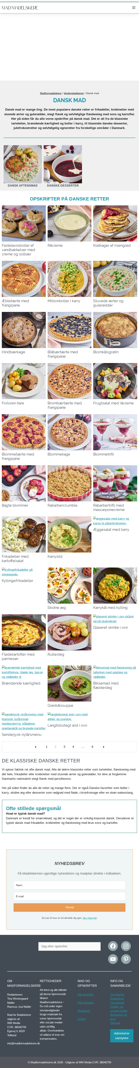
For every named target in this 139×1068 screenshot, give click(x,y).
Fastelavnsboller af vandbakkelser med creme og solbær (18, 249)
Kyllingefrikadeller (17, 581)
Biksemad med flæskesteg (106, 685)
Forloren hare (13, 403)
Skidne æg (57, 607)
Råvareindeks (86, 1002)
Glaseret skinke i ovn (110, 627)
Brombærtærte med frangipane (65, 405)
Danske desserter (63, 185)
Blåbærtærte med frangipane (63, 354)
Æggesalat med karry (111, 529)
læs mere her (90, 918)
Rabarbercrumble (62, 505)
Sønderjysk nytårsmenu (21, 734)
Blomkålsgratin (105, 352)
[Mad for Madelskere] (20, 7)
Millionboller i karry (64, 301)
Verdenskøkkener (74, 93)
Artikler (82, 1018)
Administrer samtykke (122, 1036)
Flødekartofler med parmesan (18, 656)
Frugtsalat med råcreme (113, 403)
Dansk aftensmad (23, 185)
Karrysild (55, 556)
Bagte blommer (15, 505)
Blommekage (59, 454)
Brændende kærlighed (21, 683)
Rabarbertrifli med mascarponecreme (109, 507)
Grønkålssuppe (60, 705)
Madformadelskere (51, 93)
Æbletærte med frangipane (15, 303)
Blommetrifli (103, 454)
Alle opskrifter (86, 994)
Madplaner (84, 1010)
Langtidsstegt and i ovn (67, 725)
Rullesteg (56, 654)
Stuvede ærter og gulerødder (108, 303)
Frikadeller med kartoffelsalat (15, 558)
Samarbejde (117, 1002)
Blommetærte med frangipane (18, 456)
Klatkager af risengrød (112, 245)
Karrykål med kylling (110, 607)
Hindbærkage (13, 352)
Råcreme (55, 245)
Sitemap (115, 1022)
